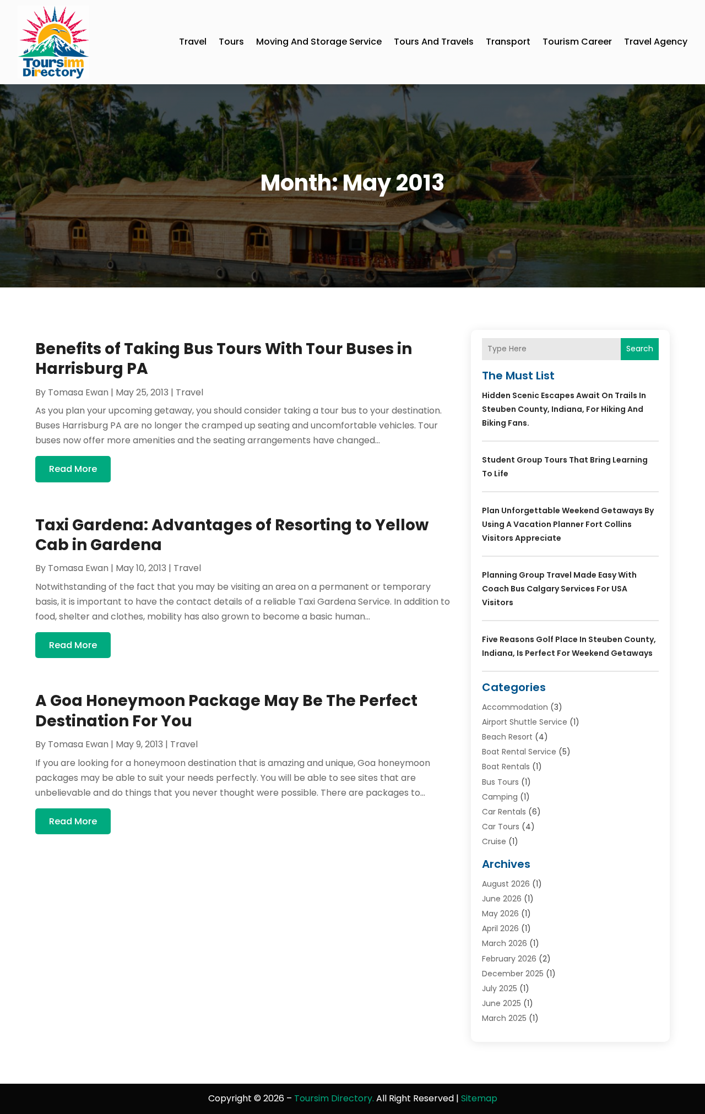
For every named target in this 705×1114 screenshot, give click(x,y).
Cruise (494, 841)
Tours (231, 41)
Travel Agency (655, 41)
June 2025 (501, 1003)
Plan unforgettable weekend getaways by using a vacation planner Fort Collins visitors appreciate (568, 524)
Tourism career (577, 41)
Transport (508, 41)
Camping (500, 796)
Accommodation (515, 707)
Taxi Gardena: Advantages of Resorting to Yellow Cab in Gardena (232, 535)
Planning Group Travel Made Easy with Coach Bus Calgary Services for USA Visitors (559, 588)
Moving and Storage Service (319, 41)
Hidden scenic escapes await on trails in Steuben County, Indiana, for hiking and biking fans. (564, 409)
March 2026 (504, 943)
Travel (193, 41)
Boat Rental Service (519, 751)
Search (639, 348)
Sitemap (479, 1098)
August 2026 (506, 883)
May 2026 (500, 913)
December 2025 (513, 973)
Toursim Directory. (334, 1098)
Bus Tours (500, 781)
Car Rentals (504, 811)
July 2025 (499, 988)
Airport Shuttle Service (524, 721)
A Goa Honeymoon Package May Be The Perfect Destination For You (226, 710)
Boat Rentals (506, 766)
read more (73, 469)
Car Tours (500, 826)
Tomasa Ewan (78, 392)
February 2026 (509, 958)
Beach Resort (507, 736)
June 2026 (502, 898)
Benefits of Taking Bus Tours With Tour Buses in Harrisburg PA (223, 358)
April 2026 (500, 928)
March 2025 (504, 1018)
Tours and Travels (434, 41)
